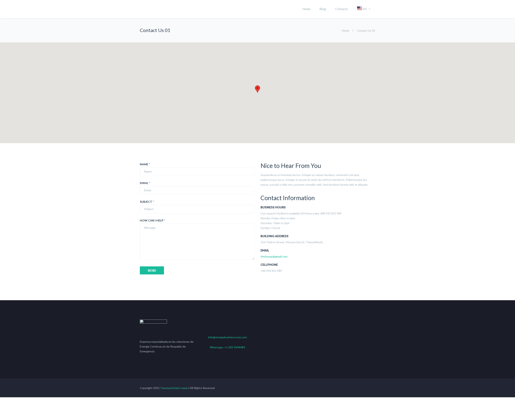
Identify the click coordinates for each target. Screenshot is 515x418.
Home (306, 9)
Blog (322, 9)
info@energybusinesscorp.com (227, 337)
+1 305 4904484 (234, 347)
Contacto (341, 9)
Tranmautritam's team (174, 388)
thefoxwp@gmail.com (274, 256)
